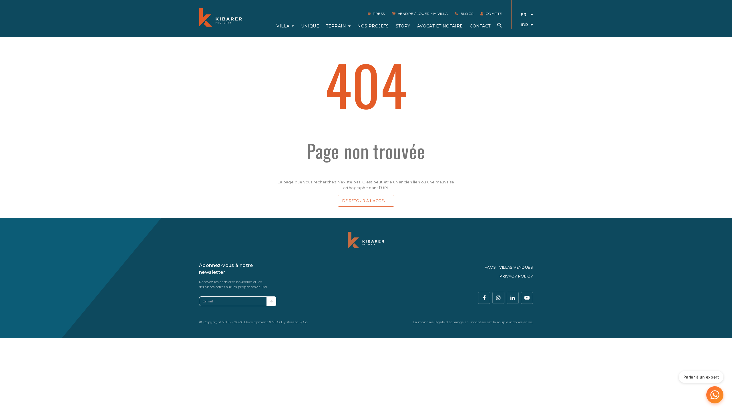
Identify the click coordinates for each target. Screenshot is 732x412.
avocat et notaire (440, 26)
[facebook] (484, 298)
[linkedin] (513, 298)
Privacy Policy (516, 276)
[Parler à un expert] (714, 394)
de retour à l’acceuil (366, 200)
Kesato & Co (297, 322)
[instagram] (498, 298)
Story (403, 26)
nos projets (373, 26)
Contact (480, 26)
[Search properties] (499, 25)
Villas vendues (516, 267)
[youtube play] (527, 298)
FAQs (490, 267)
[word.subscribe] (271, 301)
